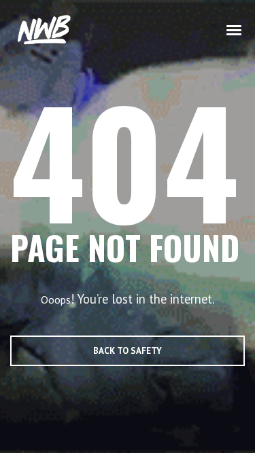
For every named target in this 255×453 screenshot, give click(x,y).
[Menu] (235, 29)
